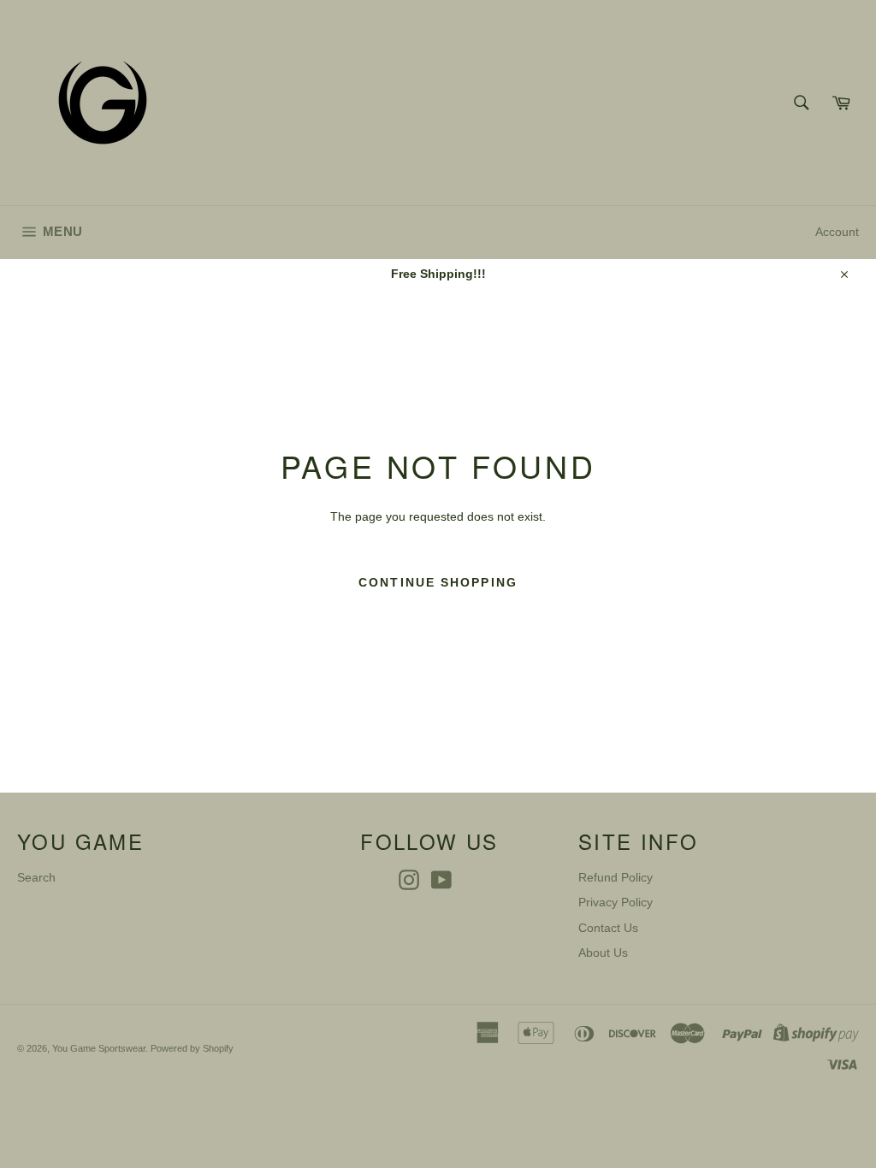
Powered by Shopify (192, 1048)
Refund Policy (615, 877)
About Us (603, 952)
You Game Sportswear (98, 1048)
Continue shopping (438, 582)
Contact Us (608, 928)
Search (36, 877)
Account (837, 232)
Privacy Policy (615, 902)
